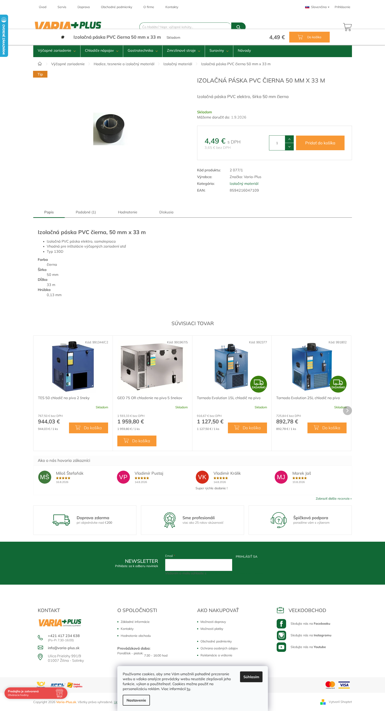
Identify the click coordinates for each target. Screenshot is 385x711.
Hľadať (238, 26)
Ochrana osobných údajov (219, 648)
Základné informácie (135, 622)
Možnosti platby (211, 629)
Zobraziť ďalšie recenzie (333, 498)
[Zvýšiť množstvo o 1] (289, 139)
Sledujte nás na (310, 624)
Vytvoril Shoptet (340, 702)
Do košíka (313, 37)
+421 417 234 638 (64, 635)
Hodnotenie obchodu (136, 636)
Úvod (42, 7)
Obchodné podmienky (116, 7)
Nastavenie (136, 700)
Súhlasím (251, 677)
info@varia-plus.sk (64, 648)
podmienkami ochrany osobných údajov (235, 573)
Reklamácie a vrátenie (216, 655)
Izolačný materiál (244, 183)
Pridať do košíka (320, 142)
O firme (148, 7)
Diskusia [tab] (166, 212)
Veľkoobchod (307, 610)
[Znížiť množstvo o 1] (289, 146)
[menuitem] (56, 50)
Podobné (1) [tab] (86, 212)
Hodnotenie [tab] (127, 212)
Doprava (84, 7)
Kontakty (171, 7)
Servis (62, 7)
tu (188, 688)
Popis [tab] (49, 212)
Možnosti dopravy (213, 622)
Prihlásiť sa (246, 556)
